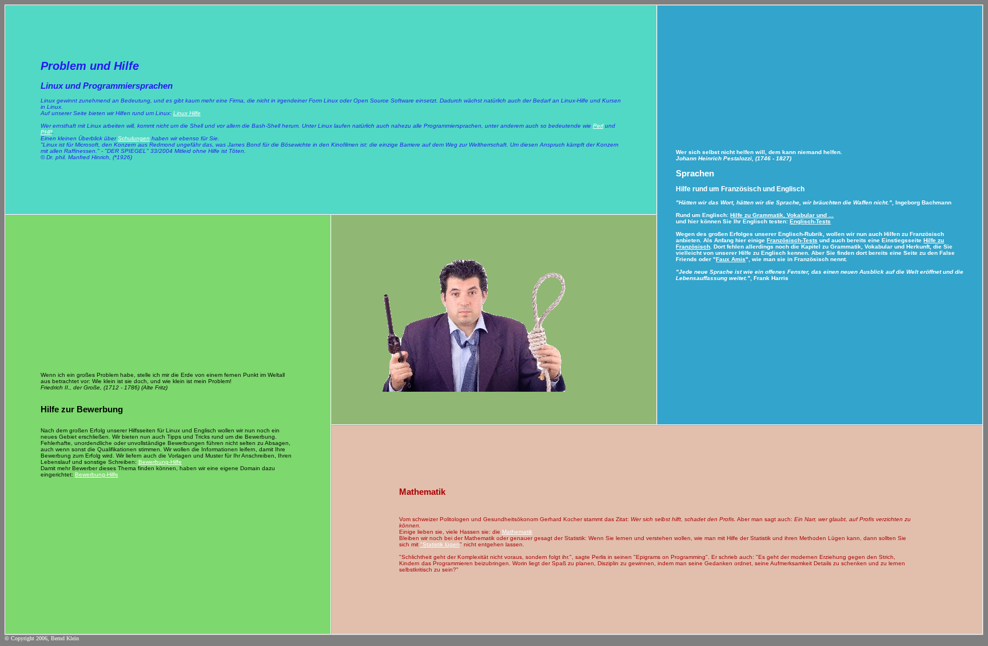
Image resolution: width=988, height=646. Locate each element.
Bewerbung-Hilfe (160, 462)
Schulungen (134, 138)
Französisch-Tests (792, 240)
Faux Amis (731, 259)
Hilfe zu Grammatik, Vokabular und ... (782, 215)
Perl (598, 126)
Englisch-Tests (810, 221)
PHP (46, 132)
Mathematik (517, 532)
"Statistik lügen (440, 544)
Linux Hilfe (187, 113)
